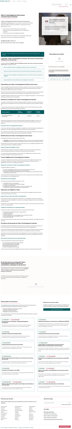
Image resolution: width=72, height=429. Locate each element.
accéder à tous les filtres (63, 6)
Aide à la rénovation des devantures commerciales (51, 384)
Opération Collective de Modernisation (12, 333)
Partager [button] (54, 79)
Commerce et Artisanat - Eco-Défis (11, 370)
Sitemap (31, 427)
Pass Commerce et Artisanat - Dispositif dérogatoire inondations (15, 322)
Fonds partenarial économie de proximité (48, 333)
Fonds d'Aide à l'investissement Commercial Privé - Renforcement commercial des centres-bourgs (51, 345)
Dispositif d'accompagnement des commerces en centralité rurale (53, 358)
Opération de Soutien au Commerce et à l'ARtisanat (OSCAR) (53, 321)
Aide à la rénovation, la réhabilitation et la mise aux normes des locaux (53, 371)
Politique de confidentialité (24, 427)
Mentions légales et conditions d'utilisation (9, 427)
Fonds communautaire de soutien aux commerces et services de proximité (17, 358)
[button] (70, 4)
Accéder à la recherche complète (66, 404)
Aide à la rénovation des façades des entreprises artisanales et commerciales (18, 384)
